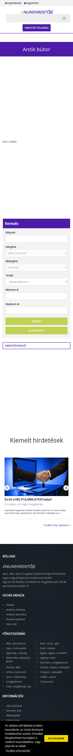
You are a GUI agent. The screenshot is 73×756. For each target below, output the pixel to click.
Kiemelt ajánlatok (15, 619)
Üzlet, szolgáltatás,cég (18, 686)
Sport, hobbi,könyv (16, 676)
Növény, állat (13, 667)
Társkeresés (46, 681)
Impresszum (13, 720)
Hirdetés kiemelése (16, 614)
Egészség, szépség (16, 653)
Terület (9, 275)
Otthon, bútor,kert (16, 672)
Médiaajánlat (13, 715)
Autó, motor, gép (49, 643)
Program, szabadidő (51, 672)
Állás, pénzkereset (16, 643)
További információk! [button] (17, 750)
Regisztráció (32, 3)
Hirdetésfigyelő (15, 345)
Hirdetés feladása (37, 27)
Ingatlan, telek (47, 657)
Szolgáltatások (14, 681)
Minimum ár (12, 289)
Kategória (10, 246)
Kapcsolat (11, 624)
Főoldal (10, 605)
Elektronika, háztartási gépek (18, 659)
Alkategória (11, 261)
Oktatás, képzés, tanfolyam (55, 667)
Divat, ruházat (47, 648)
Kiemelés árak (13, 710)
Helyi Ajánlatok (14, 705)
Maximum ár (12, 304)
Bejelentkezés (14, 3)
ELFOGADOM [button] (56, 738)
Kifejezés (10, 232)
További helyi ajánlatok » (56, 525)
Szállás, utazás (48, 676)
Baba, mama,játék (16, 648)
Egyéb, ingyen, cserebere (53, 653)
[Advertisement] (36, 101)
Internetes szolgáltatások (54, 662)
